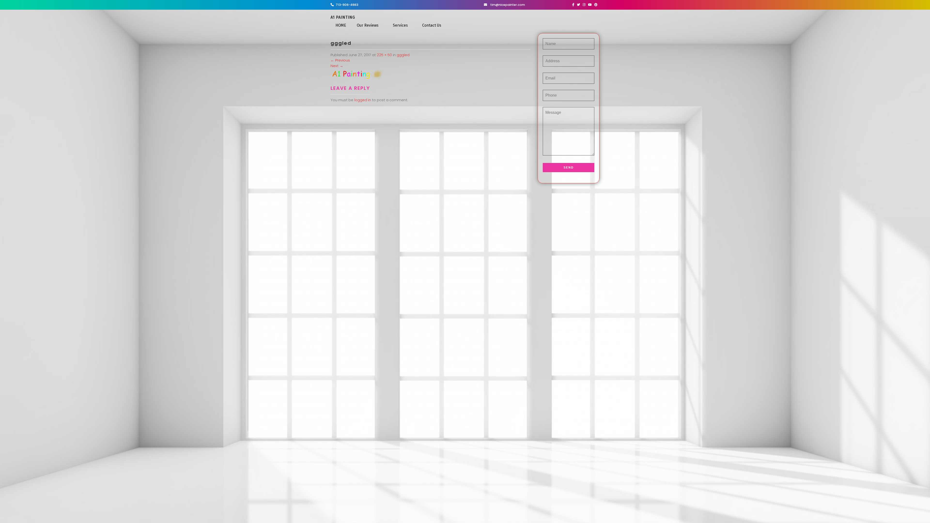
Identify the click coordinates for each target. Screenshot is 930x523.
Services (400, 25)
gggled (403, 54)
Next (337, 65)
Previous (340, 60)
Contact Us (431, 25)
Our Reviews (368, 25)
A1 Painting (343, 17)
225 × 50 (384, 54)
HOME (340, 25)
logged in (362, 99)
